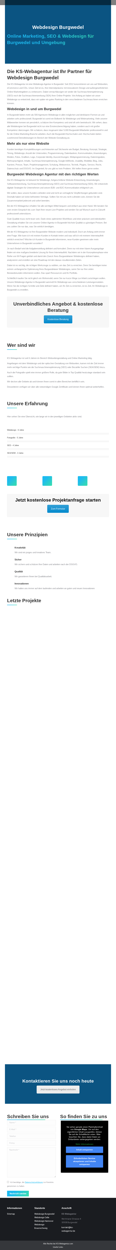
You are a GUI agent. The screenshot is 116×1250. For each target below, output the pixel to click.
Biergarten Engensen (58, 744)
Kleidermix (58, 920)
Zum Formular (58, 509)
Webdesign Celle (41, 1217)
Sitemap (11, 1214)
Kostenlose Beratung (58, 319)
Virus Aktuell (58, 656)
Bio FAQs (58, 832)
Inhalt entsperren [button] (84, 1150)
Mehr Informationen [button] (84, 1144)
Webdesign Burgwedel (44, 1214)
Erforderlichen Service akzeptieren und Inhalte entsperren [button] (84, 1161)
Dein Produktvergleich (58, 1008)
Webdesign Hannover (43, 1221)
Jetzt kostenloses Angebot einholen (58, 1089)
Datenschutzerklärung (34, 1182)
